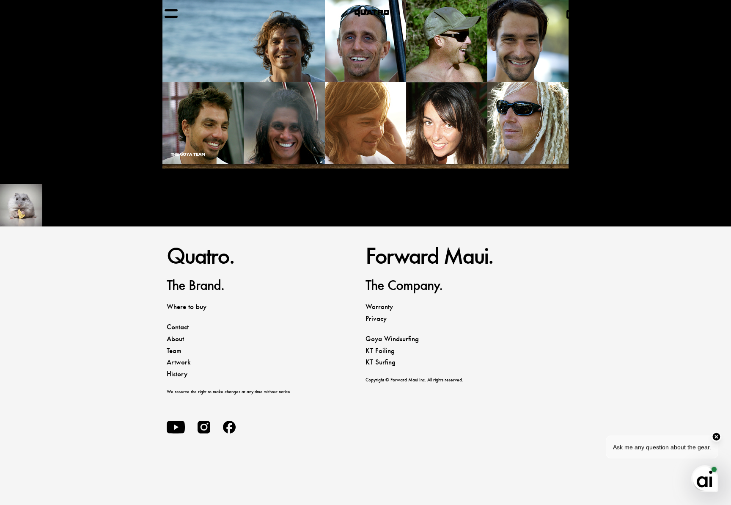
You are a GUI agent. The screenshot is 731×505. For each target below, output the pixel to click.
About (175, 338)
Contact (178, 327)
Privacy (376, 318)
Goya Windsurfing (392, 338)
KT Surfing (381, 362)
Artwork (178, 362)
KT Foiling (380, 350)
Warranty (379, 306)
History (177, 374)
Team (174, 350)
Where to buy (186, 306)
